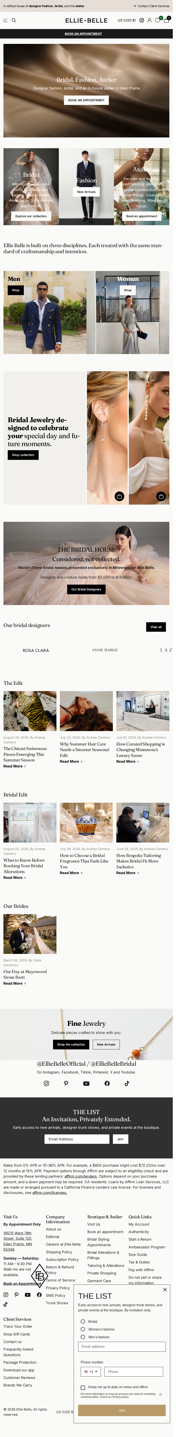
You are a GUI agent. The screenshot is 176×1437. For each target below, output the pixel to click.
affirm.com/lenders (81, 1176)
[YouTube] (86, 1083)
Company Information (58, 1219)
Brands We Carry (17, 1385)
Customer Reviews (19, 1377)
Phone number (92, 1362)
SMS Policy (55, 1295)
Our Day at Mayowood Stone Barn (29, 953)
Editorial (52, 1237)
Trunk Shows (57, 1303)
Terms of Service (60, 1280)
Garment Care (99, 1281)
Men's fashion (98, 1337)
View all (156, 627)
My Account (139, 1224)
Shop (16, 290)
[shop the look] (119, 496)
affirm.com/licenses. (49, 1193)
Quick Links (140, 1216)
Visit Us (93, 1224)
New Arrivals (86, 192)
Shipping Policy (59, 1252)
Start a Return (140, 1239)
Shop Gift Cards (16, 1334)
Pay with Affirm (141, 1270)
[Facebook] (107, 1083)
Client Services (17, 1319)
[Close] (165, 1290)
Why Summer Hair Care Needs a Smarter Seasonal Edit (86, 730)
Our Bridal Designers (86, 589)
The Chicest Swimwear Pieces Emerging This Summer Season (29, 732)
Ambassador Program (147, 1247)
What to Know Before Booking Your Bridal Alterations (29, 844)
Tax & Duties (139, 1262)
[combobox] (91, 1372)
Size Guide (138, 1254)
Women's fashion (101, 1329)
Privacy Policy (58, 1288)
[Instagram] (46, 1083)
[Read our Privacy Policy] (160, 1394)
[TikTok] (127, 1083)
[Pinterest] (66, 1083)
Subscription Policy (62, 1259)
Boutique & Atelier (104, 1216)
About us (53, 1229)
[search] (14, 20)
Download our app (18, 1370)
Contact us (12, 1342)
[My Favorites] (157, 20)
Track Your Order (17, 1326)
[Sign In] (149, 20)
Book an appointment (141, 216)
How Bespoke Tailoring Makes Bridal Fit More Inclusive (142, 842)
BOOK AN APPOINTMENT (86, 100)
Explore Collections (5, 20)
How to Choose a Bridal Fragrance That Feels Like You (86, 842)
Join (120, 1139)
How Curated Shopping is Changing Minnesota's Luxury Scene (142, 730)
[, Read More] (141, 20)
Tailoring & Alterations (105, 1265)
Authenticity (139, 1232)
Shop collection (23, 455)
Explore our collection (31, 216)
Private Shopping (101, 1273)
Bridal (92, 1321)
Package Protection (19, 1362)
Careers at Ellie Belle (63, 1244)
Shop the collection (71, 1044)
